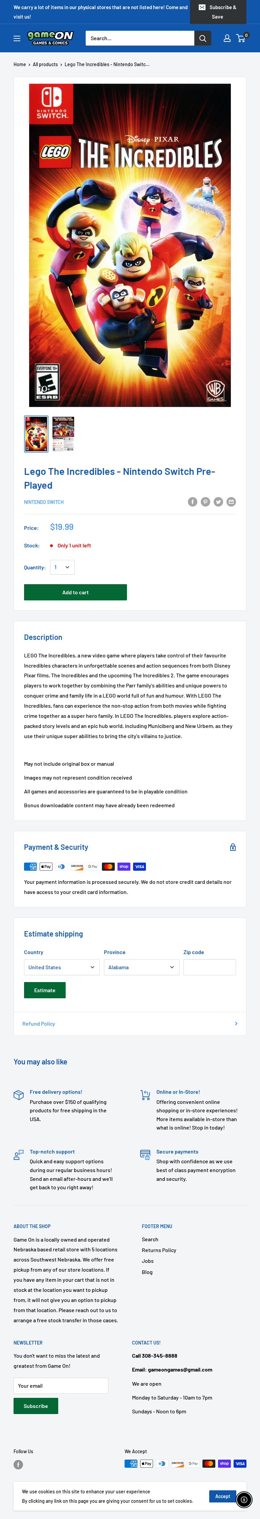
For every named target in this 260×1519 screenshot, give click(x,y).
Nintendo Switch (44, 502)
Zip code (193, 952)
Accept (222, 1496)
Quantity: (35, 567)
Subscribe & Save (223, 12)
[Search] (202, 38)
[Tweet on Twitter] (218, 501)
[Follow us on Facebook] (18, 1464)
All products (45, 64)
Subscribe (36, 1406)
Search (150, 1239)
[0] (241, 38)
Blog (147, 1272)
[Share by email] (231, 501)
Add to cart (75, 592)
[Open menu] (17, 38)
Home (20, 64)
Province (115, 952)
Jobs (148, 1260)
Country (33, 952)
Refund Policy (38, 1023)
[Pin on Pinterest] (205, 501)
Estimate (45, 990)
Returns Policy (159, 1250)
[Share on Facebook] (192, 501)
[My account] (227, 38)
